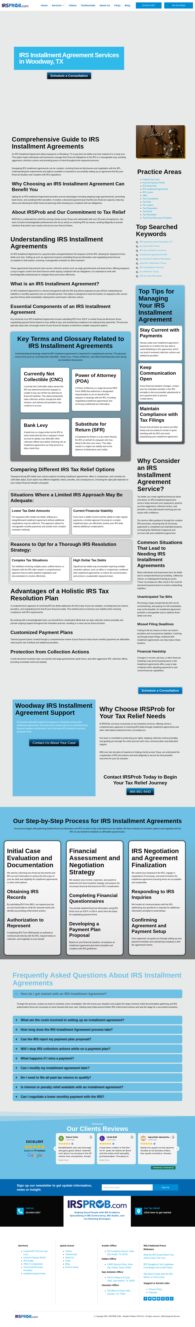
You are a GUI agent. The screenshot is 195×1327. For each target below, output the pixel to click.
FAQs (117, 5)
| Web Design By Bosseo (170, 1316)
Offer (145, 195)
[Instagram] (172, 1299)
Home (44, 5)
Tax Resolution (150, 215)
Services (57, 5)
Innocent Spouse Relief (154, 183)
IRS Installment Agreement (155, 189)
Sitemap (153, 1292)
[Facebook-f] (145, 1299)
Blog (127, 5)
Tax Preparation (150, 208)
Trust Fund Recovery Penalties (157, 218)
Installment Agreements (34, 1273)
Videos (73, 5)
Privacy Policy (155, 1289)
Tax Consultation (150, 199)
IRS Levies (148, 192)
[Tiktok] (167, 1299)
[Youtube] (154, 1299)
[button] (177, 1149)
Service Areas (71, 1267)
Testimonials (88, 5)
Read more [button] (63, 1160)
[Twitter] (150, 1299)
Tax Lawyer (148, 205)
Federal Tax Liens (151, 179)
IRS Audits (28, 1261)
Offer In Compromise (33, 1264)
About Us (104, 5)
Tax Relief (147, 211)
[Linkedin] (158, 1299)
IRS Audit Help (150, 186)
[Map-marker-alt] (163, 1299)
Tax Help (147, 202)
